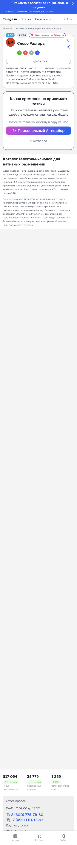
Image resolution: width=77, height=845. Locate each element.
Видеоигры (34, 28)
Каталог (25, 19)
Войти (67, 19)
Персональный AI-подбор (41, 130)
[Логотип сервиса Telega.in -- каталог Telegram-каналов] (10, 19)
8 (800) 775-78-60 (27, 815)
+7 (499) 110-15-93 (27, 820)
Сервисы (41, 19)
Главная (7, 28)
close (73, 3)
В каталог (38, 141)
